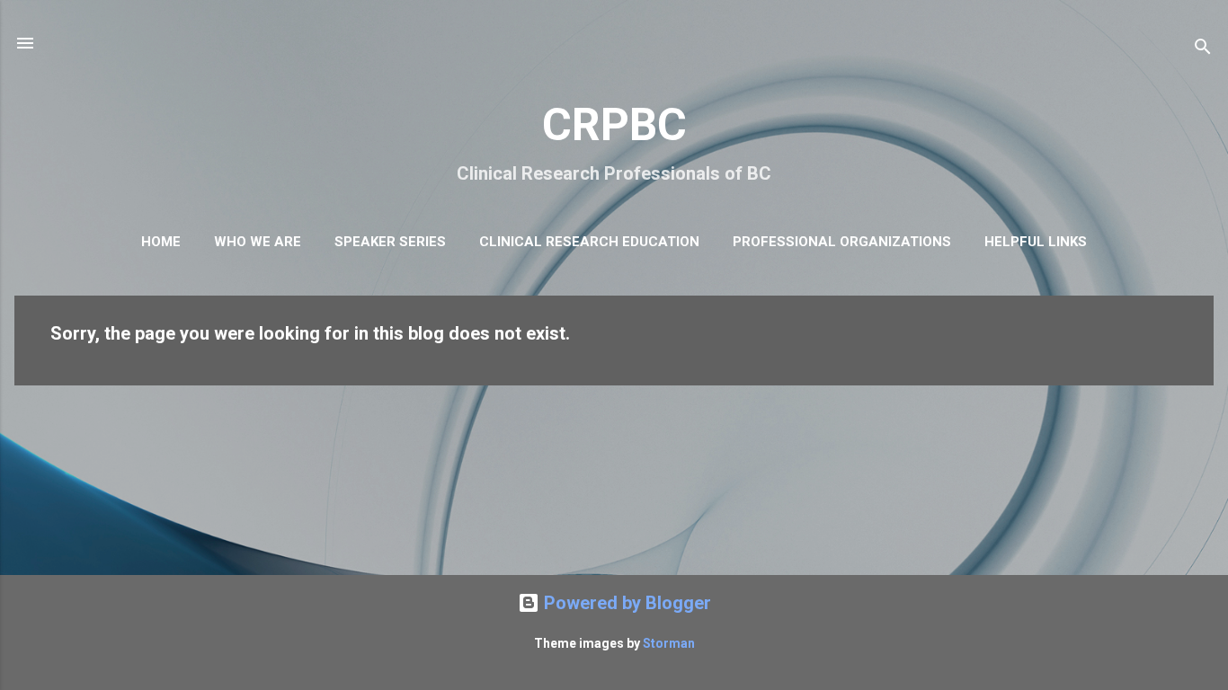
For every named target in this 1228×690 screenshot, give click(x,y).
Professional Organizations (842, 242)
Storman (669, 643)
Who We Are (257, 242)
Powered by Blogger (625, 603)
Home (161, 242)
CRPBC (614, 125)
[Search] (1203, 49)
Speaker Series (390, 242)
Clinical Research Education (589, 242)
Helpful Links (1035, 242)
